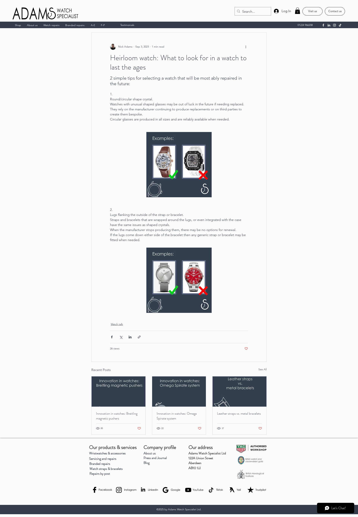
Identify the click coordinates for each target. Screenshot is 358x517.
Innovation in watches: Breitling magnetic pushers (116, 416)
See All (262, 369)
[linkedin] (329, 25)
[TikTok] (340, 25)
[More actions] (246, 47)
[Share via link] (139, 337)
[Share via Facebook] (112, 337)
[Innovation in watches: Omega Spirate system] (179, 391)
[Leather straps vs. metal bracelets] (239, 391)
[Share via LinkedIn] (130, 337)
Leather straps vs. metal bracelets (239, 413)
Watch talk (117, 324)
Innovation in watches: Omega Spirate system (177, 416)
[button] (297, 10)
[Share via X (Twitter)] (121, 337)
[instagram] (334, 25)
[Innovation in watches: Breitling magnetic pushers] (118, 391)
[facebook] (323, 25)
